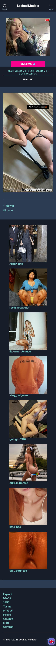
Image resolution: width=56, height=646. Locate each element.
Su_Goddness (18, 570)
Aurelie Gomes (18, 483)
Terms (7, 606)
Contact (8, 626)
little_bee (15, 526)
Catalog (8, 618)
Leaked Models (28, 5)
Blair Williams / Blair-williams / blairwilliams (28, 72)
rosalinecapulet (19, 307)
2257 (6, 602)
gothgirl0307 (17, 439)
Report (7, 594)
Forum (7, 614)
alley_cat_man (18, 395)
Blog (6, 622)
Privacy (8, 610)
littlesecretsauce (20, 351)
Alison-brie (16, 263)
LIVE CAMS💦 (28, 64)
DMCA (7, 598)
